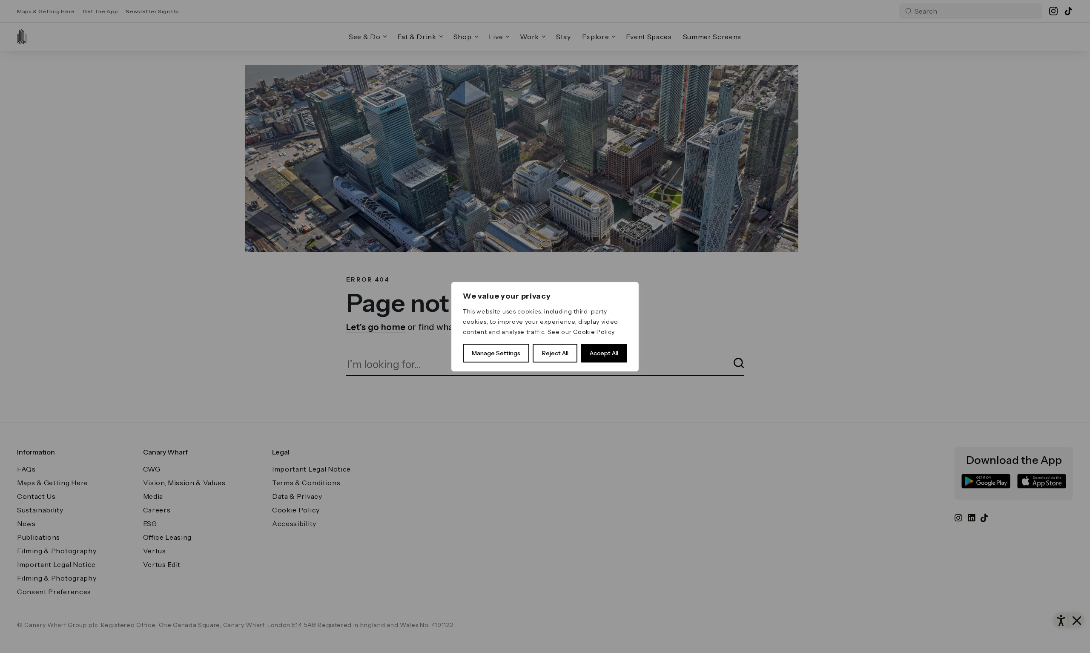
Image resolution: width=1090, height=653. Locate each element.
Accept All (604, 353)
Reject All (555, 353)
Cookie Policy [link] (593, 332)
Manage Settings (496, 353)
